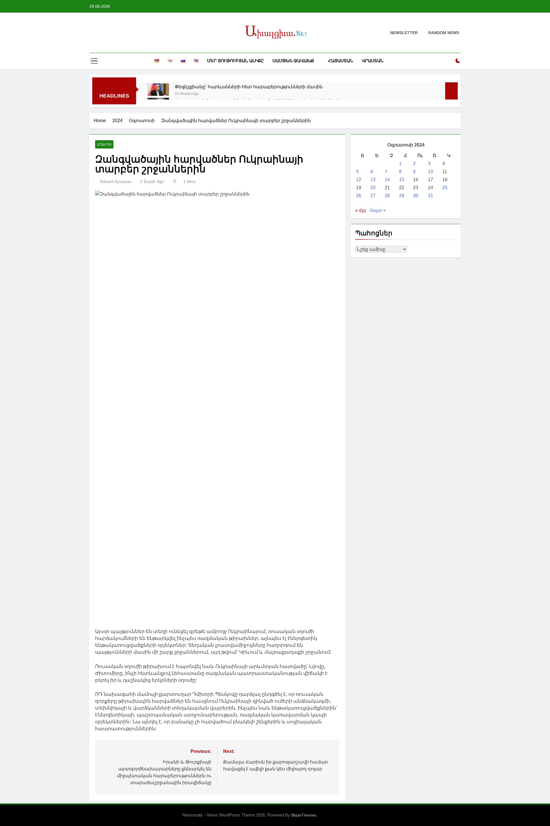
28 (387, 195)
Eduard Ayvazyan (116, 181)
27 (373, 195)
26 (358, 195)
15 (401, 179)
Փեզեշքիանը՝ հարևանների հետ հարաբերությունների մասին (249, 86)
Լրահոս (104, 144)
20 (373, 187)
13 (373, 179)
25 (444, 187)
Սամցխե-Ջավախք (293, 60)
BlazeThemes (303, 815)
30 (415, 195)
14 (387, 179)
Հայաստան (340, 60)
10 (430, 171)
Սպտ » (378, 210)
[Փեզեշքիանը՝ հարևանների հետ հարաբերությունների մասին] (158, 89)
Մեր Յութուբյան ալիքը (235, 60)
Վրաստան (373, 60)
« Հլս (360, 210)
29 (401, 195)
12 (358, 179)
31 (430, 195)
